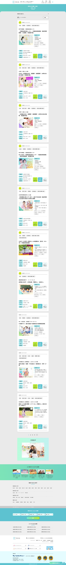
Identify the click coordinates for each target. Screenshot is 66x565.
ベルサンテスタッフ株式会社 (30, 555)
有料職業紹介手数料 (50, 540)
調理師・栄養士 (37, 355)
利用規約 (51, 541)
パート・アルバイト (21, 492)
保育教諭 (23, 25)
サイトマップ (33, 540)
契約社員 (26, 492)
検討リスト (46, 2)
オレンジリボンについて (18, 548)
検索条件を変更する (56, 563)
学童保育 (23, 235)
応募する (40, 56)
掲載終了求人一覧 (39, 540)
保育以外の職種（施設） (35, 25)
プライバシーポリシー (45, 541)
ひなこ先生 (33, 458)
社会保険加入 (28, 25)
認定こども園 (24, 67)
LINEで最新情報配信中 (31, 538)
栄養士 (28, 502)
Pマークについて (31, 545)
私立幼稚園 (31, 497)
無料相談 (49, 2)
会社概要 (44, 540)
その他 (29, 355)
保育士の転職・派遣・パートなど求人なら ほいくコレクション (22, 507)
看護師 (29, 67)
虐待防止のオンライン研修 (33, 548)
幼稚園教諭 (17, 502)
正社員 (14, 492)
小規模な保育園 (26, 497)
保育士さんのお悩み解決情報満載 (47, 538)
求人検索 (42, 2)
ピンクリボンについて (18, 545)
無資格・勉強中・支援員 (35, 235)
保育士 (14, 502)
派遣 (20, 25)
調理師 (25, 502)
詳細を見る (35, 56)
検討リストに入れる (45, 57)
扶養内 (33, 355)
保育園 (14, 497)
